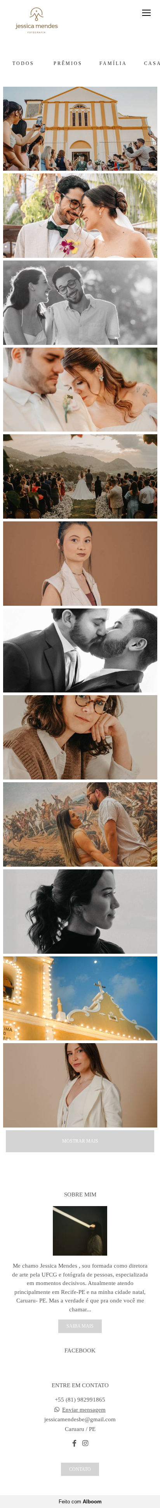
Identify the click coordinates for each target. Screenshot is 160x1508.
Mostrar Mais (80, 1141)
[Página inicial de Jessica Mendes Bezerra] (36, 21)
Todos (23, 63)
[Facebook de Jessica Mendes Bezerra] (74, 1443)
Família (113, 63)
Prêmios (68, 63)
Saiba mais (80, 1326)
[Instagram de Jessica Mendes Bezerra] (85, 1443)
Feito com (80, 1502)
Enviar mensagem (84, 1410)
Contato (80, 1469)
